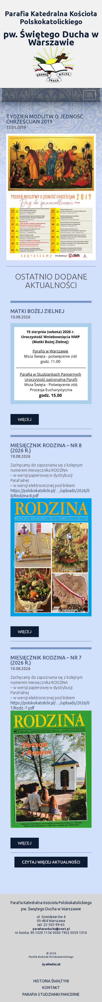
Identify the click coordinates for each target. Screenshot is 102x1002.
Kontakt (51, 987)
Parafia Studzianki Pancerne (51, 994)
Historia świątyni (51, 981)
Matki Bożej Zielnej (37, 311)
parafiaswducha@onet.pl (51, 928)
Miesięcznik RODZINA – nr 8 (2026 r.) (46, 447)
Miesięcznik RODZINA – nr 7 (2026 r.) (46, 660)
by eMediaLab (51, 964)
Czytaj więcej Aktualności (51, 862)
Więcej (24, 419)
